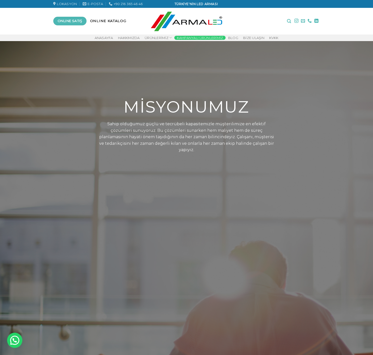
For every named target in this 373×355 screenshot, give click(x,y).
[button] (14, 340)
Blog (233, 38)
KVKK (273, 38)
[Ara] (289, 21)
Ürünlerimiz (156, 38)
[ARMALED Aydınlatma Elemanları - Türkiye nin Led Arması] (186, 21)
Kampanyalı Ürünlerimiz (200, 38)
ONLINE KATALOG (108, 21)
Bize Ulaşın (253, 38)
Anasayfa (104, 38)
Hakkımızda (129, 38)
